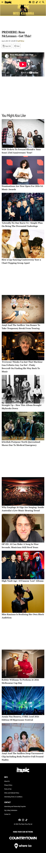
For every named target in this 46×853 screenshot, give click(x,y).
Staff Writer (20, 41)
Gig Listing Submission (10, 810)
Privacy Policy (8, 785)
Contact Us (7, 814)
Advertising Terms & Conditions (13, 797)
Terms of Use (8, 789)
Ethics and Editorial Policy (11, 793)
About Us (7, 781)
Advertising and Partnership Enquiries (15, 806)
